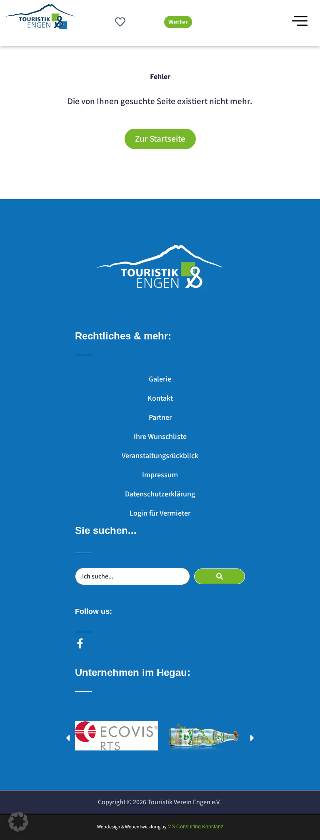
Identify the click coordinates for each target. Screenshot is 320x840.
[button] (67, 738)
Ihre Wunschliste (160, 436)
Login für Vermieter (160, 513)
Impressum (160, 475)
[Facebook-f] (80, 643)
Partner (160, 417)
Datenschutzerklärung (160, 494)
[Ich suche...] (132, 576)
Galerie (160, 379)
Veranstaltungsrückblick (160, 456)
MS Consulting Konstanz (195, 827)
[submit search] (219, 576)
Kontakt (160, 398)
